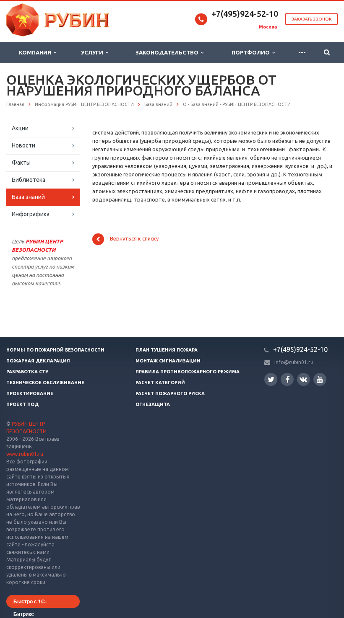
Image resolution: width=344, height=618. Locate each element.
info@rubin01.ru (293, 362)
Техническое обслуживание (45, 382)
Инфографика (31, 214)
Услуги (93, 52)
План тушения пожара (167, 349)
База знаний (28, 197)
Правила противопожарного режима (188, 371)
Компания (36, 52)
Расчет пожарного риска (170, 393)
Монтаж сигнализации (168, 360)
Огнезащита (153, 404)
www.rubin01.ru (24, 454)
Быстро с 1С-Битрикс (30, 602)
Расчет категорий (160, 382)
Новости (23, 145)
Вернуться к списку (134, 239)
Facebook (287, 379)
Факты (21, 162)
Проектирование (29, 393)
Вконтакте (303, 379)
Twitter (270, 379)
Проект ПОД (22, 404)
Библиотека (28, 179)
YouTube (319, 379)
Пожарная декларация (38, 360)
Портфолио (252, 52)
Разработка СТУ (27, 371)
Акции (20, 128)
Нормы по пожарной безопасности (55, 349)
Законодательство (168, 52)
